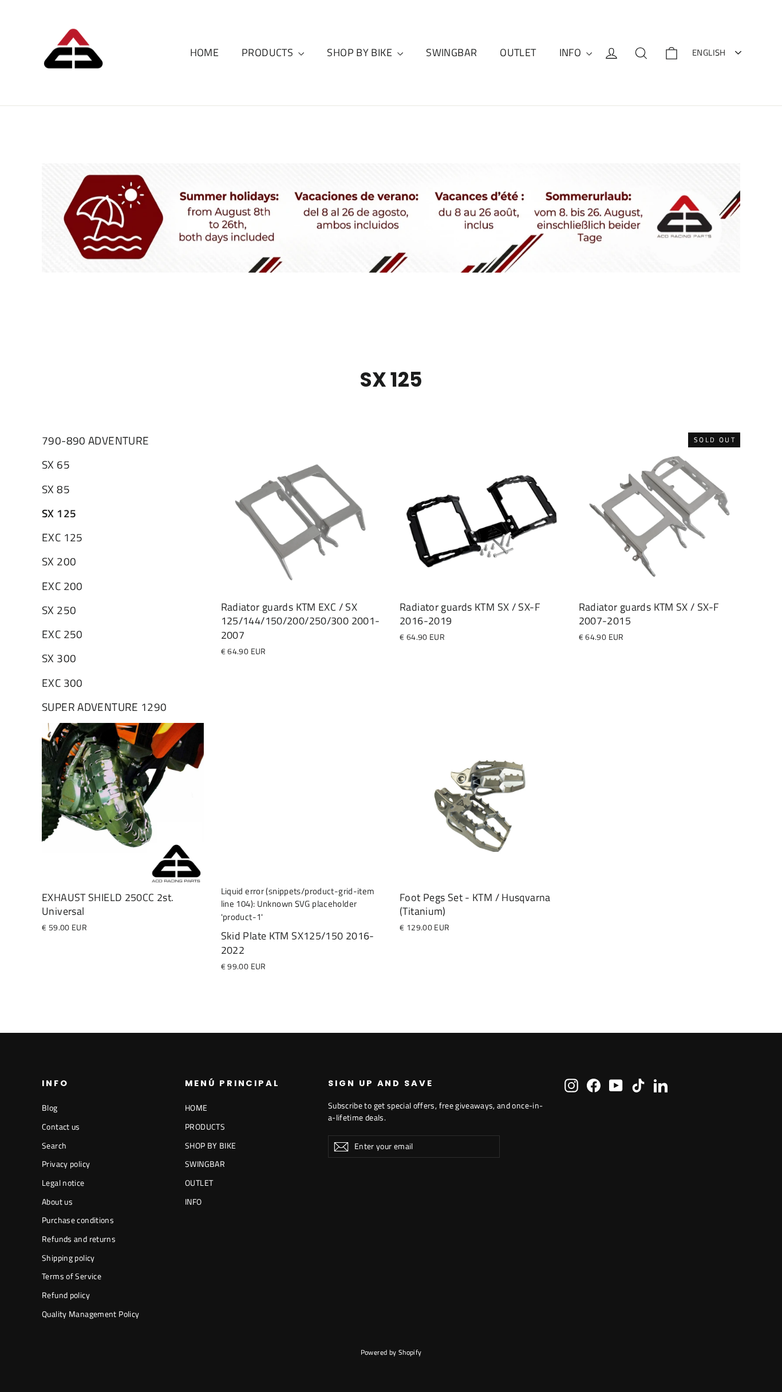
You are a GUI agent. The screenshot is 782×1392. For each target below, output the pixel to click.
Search (54, 1145)
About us (57, 1202)
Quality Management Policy (90, 1314)
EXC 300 (62, 683)
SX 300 (59, 658)
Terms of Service (71, 1276)
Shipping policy (68, 1258)
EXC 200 (62, 586)
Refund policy (66, 1295)
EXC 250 (62, 634)
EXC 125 (62, 537)
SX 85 (56, 489)
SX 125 (59, 513)
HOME (204, 52)
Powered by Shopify (391, 1352)
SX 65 (56, 465)
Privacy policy (66, 1164)
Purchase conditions (78, 1220)
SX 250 (59, 610)
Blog (50, 1108)
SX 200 (59, 561)
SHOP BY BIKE (360, 52)
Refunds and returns (79, 1239)
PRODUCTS (268, 52)
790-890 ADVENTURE (95, 440)
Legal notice (63, 1183)
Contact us (61, 1126)
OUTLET (518, 52)
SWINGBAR (451, 52)
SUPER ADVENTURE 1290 (104, 707)
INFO (571, 52)
